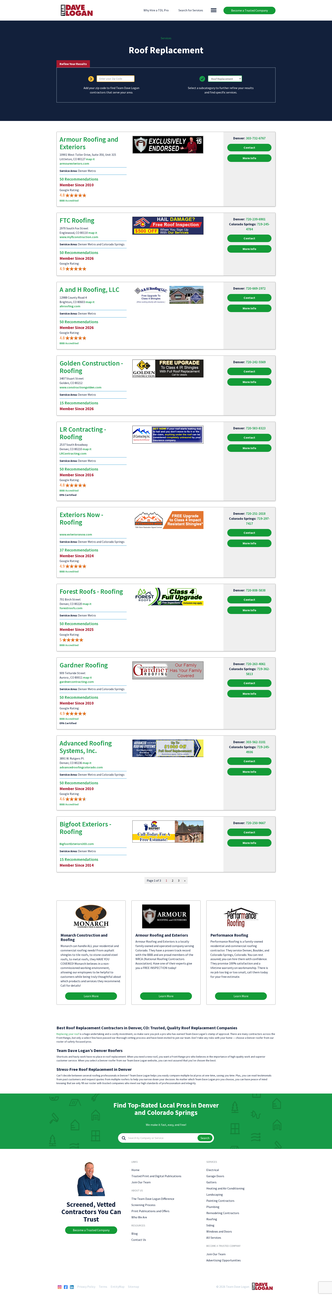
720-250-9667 (256, 823)
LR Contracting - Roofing (83, 433)
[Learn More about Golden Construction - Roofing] (167, 368)
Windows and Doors (219, 1231)
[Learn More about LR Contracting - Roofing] (167, 434)
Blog (134, 1233)
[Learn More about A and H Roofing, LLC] (167, 295)
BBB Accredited (69, 200)
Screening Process (143, 1205)
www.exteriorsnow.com (76, 534)
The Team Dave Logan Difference (152, 1199)
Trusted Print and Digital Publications (156, 1176)
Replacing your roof (67, 1034)
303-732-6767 (256, 138)
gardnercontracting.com (77, 682)
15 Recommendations (79, 403)
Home (135, 1170)
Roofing (211, 1219)
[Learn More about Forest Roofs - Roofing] (167, 596)
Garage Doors (215, 1176)
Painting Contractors (220, 1201)
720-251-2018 (256, 513)
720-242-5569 (256, 362)
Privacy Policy (86, 1287)
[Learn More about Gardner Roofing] (167, 670)
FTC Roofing (77, 220)
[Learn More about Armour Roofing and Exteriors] (167, 144)
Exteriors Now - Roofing (81, 518)
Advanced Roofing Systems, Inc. (86, 747)
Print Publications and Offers (150, 1211)
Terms (103, 1287)
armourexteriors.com (74, 163)
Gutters (211, 1182)
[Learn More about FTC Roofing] (167, 225)
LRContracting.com (73, 453)
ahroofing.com (70, 306)
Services (166, 38)
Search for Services (190, 10)
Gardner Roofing (84, 665)
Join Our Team (141, 1182)
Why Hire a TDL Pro (156, 10)
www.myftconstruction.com (79, 237)
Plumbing (212, 1207)
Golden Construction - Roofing (91, 367)
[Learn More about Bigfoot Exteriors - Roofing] (167, 831)
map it (90, 159)
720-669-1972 (256, 288)
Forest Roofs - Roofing (91, 591)
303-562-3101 (256, 742)
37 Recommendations (79, 550)
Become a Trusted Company (249, 10)
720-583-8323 (256, 428)
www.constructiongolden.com (80, 387)
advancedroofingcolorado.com (81, 767)
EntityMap (117, 1287)
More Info (249, 158)
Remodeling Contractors (222, 1213)
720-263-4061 (256, 664)
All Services (213, 1237)
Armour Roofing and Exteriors (89, 143)
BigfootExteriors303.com (77, 844)
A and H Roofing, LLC (89, 289)
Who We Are (139, 1217)
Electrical (212, 1170)
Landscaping (214, 1194)
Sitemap (133, 1287)
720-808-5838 (256, 590)
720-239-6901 (256, 219)
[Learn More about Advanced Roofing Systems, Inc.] (167, 748)
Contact (249, 147)
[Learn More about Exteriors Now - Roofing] (167, 520)
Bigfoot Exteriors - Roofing (85, 828)
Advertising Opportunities (223, 1260)
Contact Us (138, 1240)
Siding (210, 1225)
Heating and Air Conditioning (225, 1188)
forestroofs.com (71, 608)
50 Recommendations (79, 179)
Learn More (91, 996)
